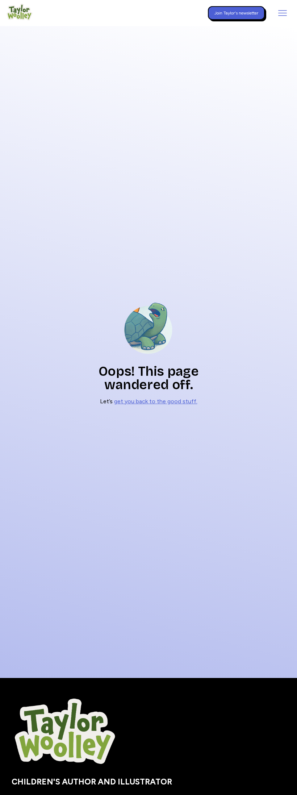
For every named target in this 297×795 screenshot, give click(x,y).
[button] (282, 13)
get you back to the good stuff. (155, 401)
